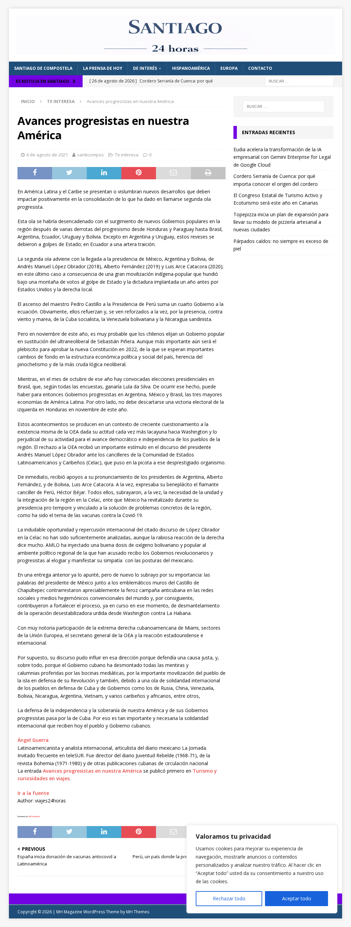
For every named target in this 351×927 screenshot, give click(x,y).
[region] (261, 869)
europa (229, 68)
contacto (260, 68)
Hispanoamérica (191, 68)
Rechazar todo (229, 898)
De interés (145, 68)
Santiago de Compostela (43, 68)
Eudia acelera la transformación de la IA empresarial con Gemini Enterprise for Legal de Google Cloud (282, 157)
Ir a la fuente (33, 793)
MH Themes (137, 912)
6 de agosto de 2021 (47, 155)
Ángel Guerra (33, 740)
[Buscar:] (299, 80)
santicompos (90, 155)
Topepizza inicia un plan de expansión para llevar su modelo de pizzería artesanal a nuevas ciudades (280, 222)
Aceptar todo (296, 898)
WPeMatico (34, 816)
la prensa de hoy (102, 68)
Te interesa (126, 155)
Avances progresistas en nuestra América (92, 771)
